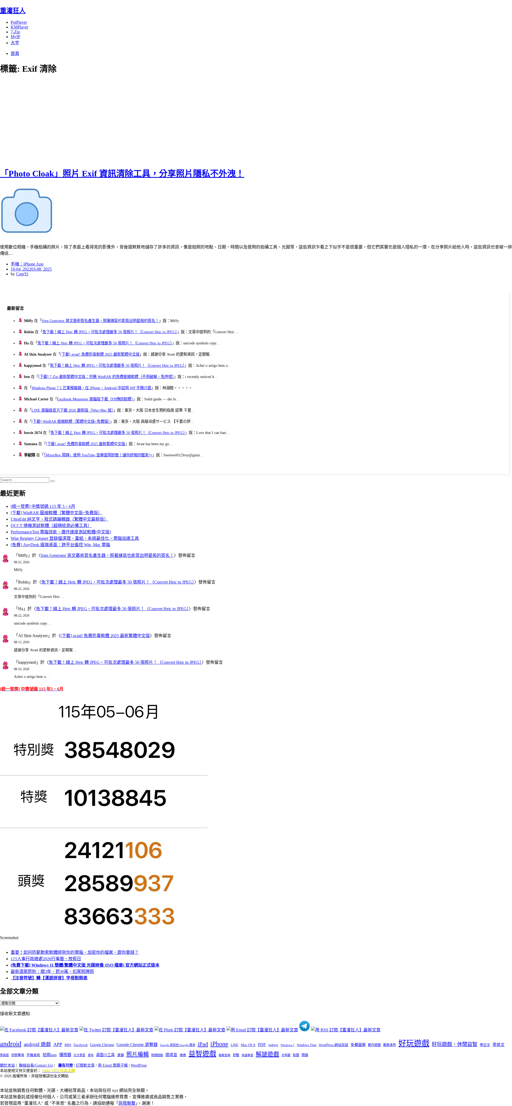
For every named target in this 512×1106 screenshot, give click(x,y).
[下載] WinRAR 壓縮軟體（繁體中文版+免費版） (70, 421)
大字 (15, 43)
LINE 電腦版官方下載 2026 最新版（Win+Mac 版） (72, 410)
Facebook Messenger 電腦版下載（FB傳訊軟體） (95, 399)
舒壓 (236, 1055)
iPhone (219, 1043)
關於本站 (7, 1065)
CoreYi (22, 274)
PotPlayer (19, 22)
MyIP (15, 36)
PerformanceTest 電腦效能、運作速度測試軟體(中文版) (61, 532)
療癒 (183, 1055)
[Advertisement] (96, 120)
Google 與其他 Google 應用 (177, 1045)
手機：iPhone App (27, 264)
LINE (234, 1045)
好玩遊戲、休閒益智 (454, 1044)
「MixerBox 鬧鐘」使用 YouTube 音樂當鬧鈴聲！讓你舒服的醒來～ (98, 455)
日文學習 (79, 1055)
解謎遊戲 (267, 1054)
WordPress (139, 1065)
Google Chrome (102, 1045)
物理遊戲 (157, 1055)
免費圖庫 (358, 1045)
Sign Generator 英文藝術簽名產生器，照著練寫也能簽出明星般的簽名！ (100, 321)
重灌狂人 (13, 10)
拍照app (50, 1055)
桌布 (91, 1055)
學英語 (4, 1055)
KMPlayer (19, 27)
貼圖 (296, 1055)
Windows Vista (306, 1045)
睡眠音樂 (224, 1055)
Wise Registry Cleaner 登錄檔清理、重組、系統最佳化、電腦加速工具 (75, 538)
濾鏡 (120, 1055)
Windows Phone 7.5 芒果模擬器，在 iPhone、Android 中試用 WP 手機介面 (91, 388)
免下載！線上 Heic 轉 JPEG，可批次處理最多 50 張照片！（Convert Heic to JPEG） (109, 332)
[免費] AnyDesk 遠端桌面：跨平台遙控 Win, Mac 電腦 (60, 544)
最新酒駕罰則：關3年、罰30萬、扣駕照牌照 (52, 971)
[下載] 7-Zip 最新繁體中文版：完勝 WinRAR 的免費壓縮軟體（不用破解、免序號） (106, 377)
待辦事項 (17, 1055)
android (10, 1044)
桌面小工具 (105, 1055)
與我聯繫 (126, 1103)
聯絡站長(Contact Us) (36, 1065)
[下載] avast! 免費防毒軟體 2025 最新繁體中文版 (99, 354)
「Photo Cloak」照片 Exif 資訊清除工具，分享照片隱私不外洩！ (122, 173)
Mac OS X (248, 1045)
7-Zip (15, 32)
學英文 (499, 1045)
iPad (203, 1044)
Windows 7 (287, 1045)
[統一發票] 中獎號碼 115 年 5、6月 (43, 506)
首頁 (15, 53)
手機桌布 (33, 1055)
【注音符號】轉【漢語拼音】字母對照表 (49, 978)
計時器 (286, 1055)
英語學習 (247, 1055)
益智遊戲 (202, 1054)
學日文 (485, 1045)
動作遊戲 (374, 1045)
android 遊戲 (37, 1044)
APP (57, 1044)
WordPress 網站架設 (333, 1045)
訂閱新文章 (85, 1065)
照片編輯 (137, 1054)
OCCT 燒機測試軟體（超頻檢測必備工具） (51, 525)
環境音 (171, 1055)
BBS (68, 1045)
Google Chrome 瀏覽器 (137, 1044)
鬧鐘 (305, 1055)
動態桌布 (389, 1045)
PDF (262, 1044)
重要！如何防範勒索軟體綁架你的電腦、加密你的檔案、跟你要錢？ (75, 952)
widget (273, 1045)
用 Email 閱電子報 (113, 1065)
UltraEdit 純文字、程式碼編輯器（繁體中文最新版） (59, 519)
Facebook (81, 1045)
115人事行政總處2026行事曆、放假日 (46, 958)
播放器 (65, 1054)
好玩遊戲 (413, 1043)
